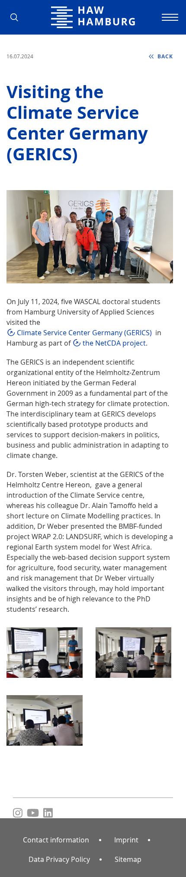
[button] (17, 17)
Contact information (56, 840)
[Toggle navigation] (169, 17)
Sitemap (128, 859)
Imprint (126, 840)
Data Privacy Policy (59, 859)
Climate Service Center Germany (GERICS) (84, 332)
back (164, 56)
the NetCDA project (114, 343)
